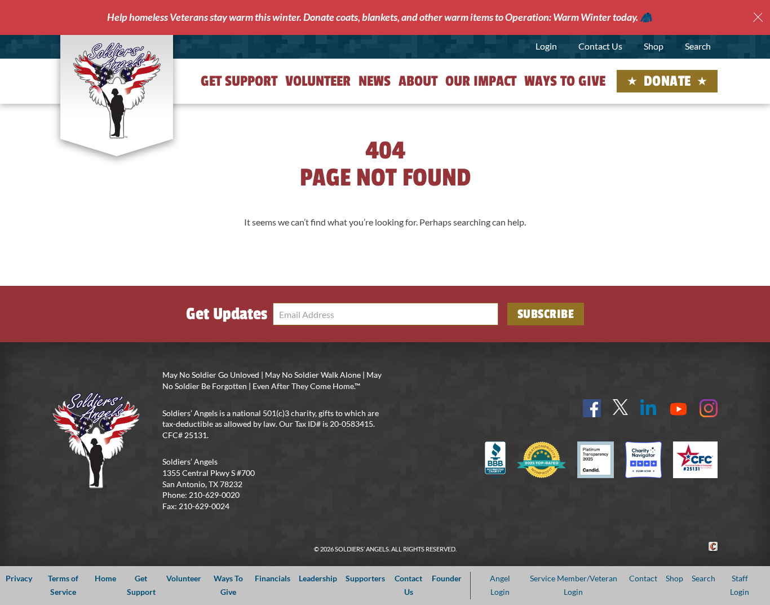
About (418, 81)
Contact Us (600, 46)
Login (546, 46)
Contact (643, 578)
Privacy (19, 578)
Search (698, 46)
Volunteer (318, 81)
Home (105, 578)
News (375, 81)
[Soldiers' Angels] (117, 90)
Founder (447, 578)
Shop (653, 46)
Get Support (239, 81)
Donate (667, 81)
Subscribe (545, 314)
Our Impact (480, 81)
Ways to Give (564, 81)
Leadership (318, 578)
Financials (272, 578)
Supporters (365, 578)
